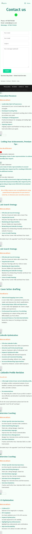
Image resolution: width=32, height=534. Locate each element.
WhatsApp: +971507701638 (9, 25)
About (26, 86)
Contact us (21, 86)
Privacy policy (7, 86)
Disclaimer (14, 86)
